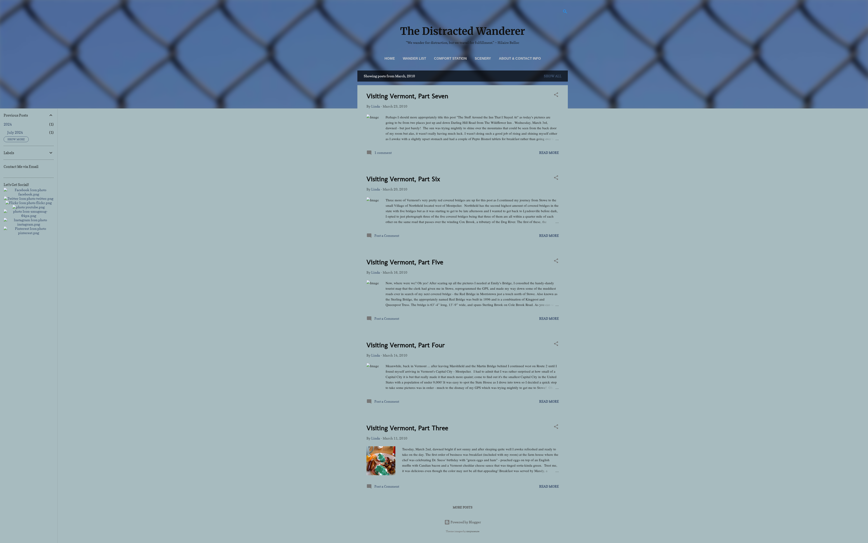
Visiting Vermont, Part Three (407, 428)
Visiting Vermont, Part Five (404, 262)
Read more (549, 152)
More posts (462, 507)
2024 (8, 124)
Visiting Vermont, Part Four (405, 345)
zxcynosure (472, 531)
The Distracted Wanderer (462, 31)
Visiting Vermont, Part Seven (407, 96)
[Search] (565, 12)
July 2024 (15, 132)
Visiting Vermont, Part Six (403, 179)
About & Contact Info (520, 58)
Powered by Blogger (465, 522)
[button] (556, 95)
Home (389, 58)
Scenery (483, 58)
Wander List (414, 58)
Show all (552, 76)
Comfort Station (450, 58)
